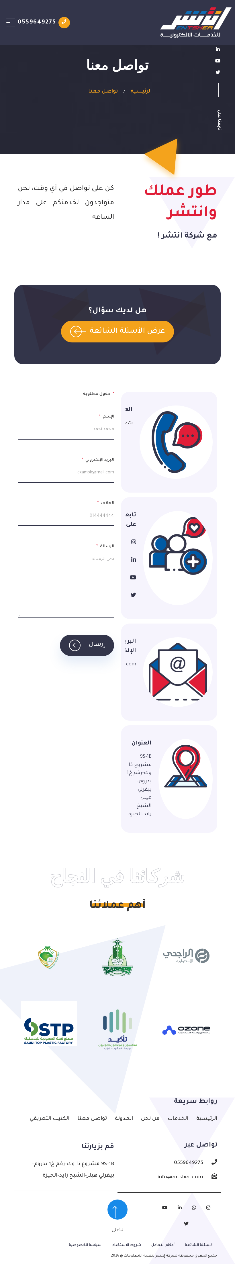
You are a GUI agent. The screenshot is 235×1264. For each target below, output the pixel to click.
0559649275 (129, 423)
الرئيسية (141, 92)
